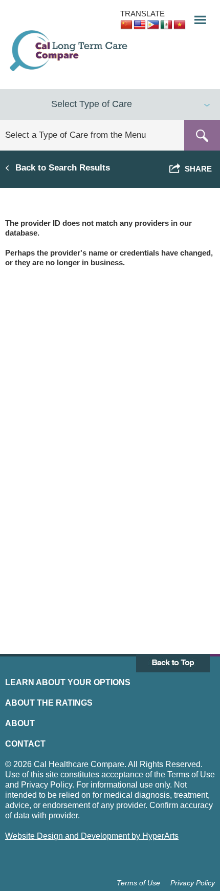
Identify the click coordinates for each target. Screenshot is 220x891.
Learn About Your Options (67, 682)
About (20, 723)
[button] (197, 17)
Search (202, 135)
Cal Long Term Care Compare (70, 50)
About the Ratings (49, 702)
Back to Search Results (62, 167)
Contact (25, 743)
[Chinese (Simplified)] (126, 25)
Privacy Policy (192, 883)
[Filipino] (153, 25)
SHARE (196, 168)
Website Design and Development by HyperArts (92, 836)
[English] (140, 25)
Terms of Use (138, 883)
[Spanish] (166, 25)
